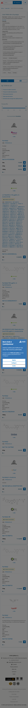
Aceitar (14, 365)
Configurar (14, 363)
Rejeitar (14, 360)
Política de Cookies (14, 352)
